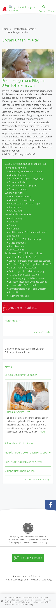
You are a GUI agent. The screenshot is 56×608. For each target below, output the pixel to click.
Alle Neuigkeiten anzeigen (38, 479)
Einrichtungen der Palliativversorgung (26, 271)
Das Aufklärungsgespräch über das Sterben (30, 260)
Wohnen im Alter (14, 193)
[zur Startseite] (22, 8)
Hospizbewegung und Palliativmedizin (26, 278)
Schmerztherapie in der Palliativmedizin (27, 288)
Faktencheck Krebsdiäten (19, 443)
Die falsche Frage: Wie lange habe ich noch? (30, 264)
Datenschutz (36, 576)
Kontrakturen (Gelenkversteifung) (25, 239)
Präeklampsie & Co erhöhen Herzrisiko (26, 452)
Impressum (20, 576)
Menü (51, 11)
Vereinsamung (15, 210)
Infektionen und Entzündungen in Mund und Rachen (27, 234)
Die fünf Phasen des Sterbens (23, 267)
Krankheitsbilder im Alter (18, 214)
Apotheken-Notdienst (23, 307)
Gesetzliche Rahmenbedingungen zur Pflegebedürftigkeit (25, 166)
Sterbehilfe (14, 292)
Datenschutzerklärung (24, 604)
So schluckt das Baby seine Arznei (23, 462)
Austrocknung (15, 218)
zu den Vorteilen (43, 332)
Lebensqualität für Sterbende (23, 285)
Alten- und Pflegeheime (20, 196)
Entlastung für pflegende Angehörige (26, 178)
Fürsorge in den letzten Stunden (24, 274)
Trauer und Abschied (19, 295)
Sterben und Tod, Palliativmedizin (23, 253)
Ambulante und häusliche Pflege (24, 203)
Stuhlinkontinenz (17, 246)
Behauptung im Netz (18, 412)
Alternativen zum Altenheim (22, 200)
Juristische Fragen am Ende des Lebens (28, 281)
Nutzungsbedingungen (17, 579)
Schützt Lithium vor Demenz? (21, 374)
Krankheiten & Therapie (24, 28)
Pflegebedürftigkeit (18, 181)
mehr (42, 431)
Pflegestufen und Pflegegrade (23, 185)
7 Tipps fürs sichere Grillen (20, 471)
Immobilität (14, 228)
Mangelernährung (17, 242)
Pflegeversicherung (18, 189)
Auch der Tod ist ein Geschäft (23, 257)
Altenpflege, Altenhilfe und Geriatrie (26, 171)
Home (5, 28)
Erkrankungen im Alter (17, 32)
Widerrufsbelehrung (41, 579)
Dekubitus (14, 221)
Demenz (13, 225)
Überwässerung (16, 249)
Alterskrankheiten (17, 175)
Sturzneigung (15, 207)
